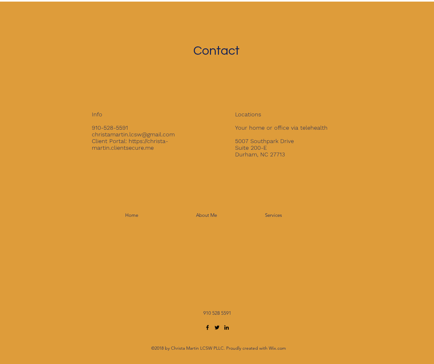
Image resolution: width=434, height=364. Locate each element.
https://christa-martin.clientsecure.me (130, 144)
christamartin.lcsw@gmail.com (133, 134)
